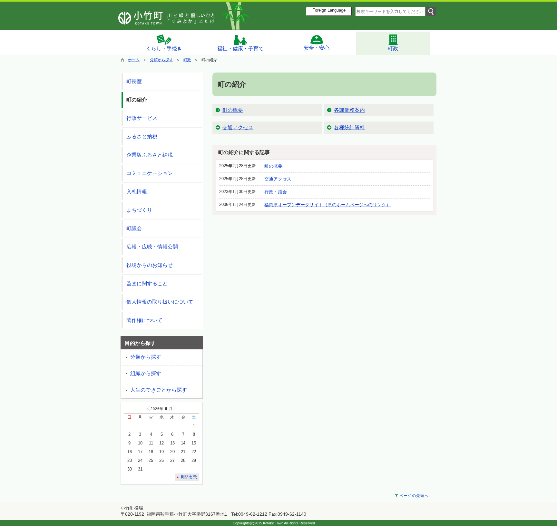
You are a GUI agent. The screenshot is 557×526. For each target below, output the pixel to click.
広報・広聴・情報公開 (152, 246)
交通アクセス (237, 127)
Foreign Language (329, 10)
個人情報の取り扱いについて (159, 302)
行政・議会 (275, 191)
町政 (393, 48)
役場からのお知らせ (149, 265)
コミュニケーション (149, 173)
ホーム (134, 60)
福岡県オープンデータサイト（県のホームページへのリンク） (327, 204)
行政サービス (141, 118)
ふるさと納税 (141, 136)
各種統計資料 (349, 127)
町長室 (134, 81)
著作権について (144, 320)
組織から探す (145, 373)
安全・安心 (316, 48)
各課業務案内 (349, 110)
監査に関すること (147, 283)
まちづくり (139, 210)
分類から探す (161, 60)
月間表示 (188, 477)
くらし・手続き (164, 48)
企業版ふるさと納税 (149, 155)
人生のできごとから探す (158, 390)
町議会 (134, 228)
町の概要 (232, 110)
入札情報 (136, 191)
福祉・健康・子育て (240, 48)
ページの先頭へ (414, 496)
